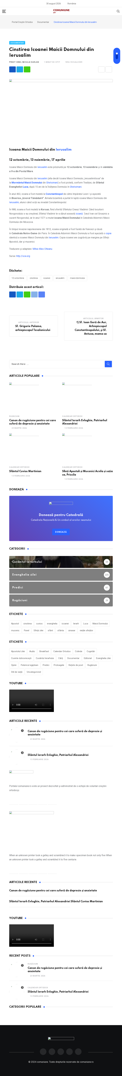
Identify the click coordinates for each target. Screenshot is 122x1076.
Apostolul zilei (18, 651)
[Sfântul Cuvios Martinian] (24, 448)
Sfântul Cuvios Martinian (25, 471)
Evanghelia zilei (103, 658)
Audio (32, 651)
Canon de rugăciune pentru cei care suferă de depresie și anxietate (53, 890)
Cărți (60, 658)
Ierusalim (64, 149)
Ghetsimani (52, 182)
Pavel (26, 630)
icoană (79, 213)
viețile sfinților (86, 630)
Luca (25, 186)
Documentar (73, 658)
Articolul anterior (28, 322)
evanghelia (52, 623)
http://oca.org (23, 256)
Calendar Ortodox (72, 416)
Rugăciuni (14, 416)
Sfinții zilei (38, 630)
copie (108, 233)
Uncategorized (34, 672)
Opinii (13, 665)
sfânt (50, 630)
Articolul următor (93, 318)
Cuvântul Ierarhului (45, 658)
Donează (61, 532)
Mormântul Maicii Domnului (27, 182)
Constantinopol (54, 194)
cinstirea (34, 278)
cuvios (39, 623)
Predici (46, 665)
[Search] (118, 11)
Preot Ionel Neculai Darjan (24, 62)
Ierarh (76, 623)
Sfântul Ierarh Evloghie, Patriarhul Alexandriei (58, 755)
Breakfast (44, 651)
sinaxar (71, 630)
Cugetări (91, 651)
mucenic (15, 630)
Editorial (88, 658)
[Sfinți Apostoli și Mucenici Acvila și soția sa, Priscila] (77, 448)
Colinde (78, 651)
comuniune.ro (87, 1061)
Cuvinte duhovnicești (21, 658)
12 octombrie (18, 278)
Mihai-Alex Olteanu (42, 248)
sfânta (60, 630)
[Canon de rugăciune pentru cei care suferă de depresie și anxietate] (24, 397)
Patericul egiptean (29, 665)
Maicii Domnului (77, 278)
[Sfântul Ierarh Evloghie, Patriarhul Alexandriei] (77, 397)
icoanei (46, 278)
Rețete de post (76, 665)
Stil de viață (16, 672)
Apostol (15, 623)
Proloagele (59, 665)
